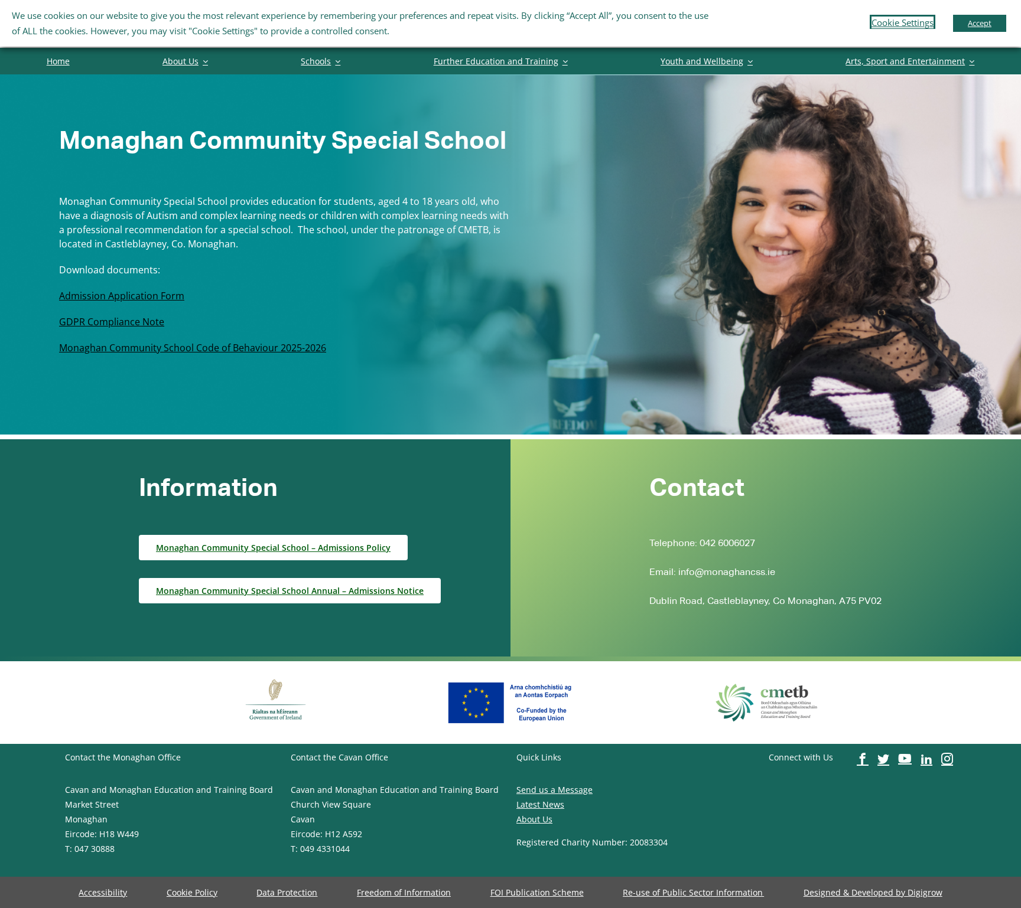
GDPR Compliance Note (111, 321)
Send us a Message (554, 789)
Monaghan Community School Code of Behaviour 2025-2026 (192, 347)
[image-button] (275, 677)
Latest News (540, 804)
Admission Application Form (121, 295)
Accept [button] (979, 23)
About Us (534, 819)
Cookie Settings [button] (903, 22)
